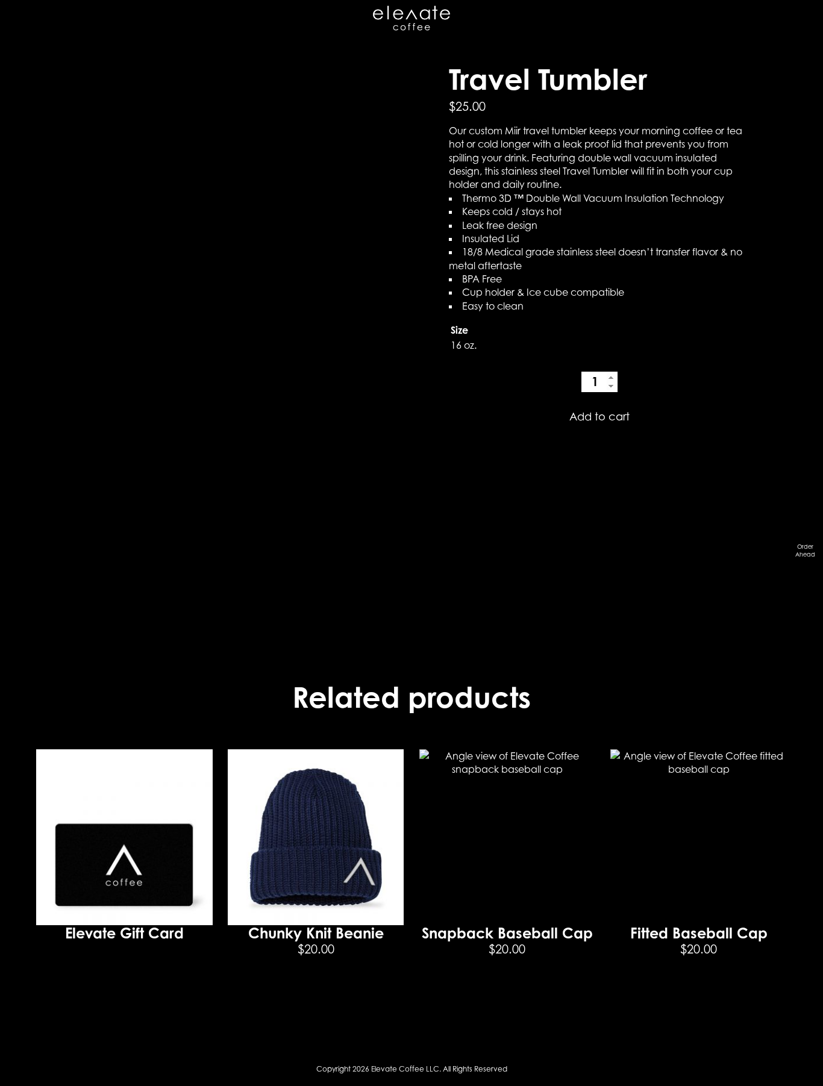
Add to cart (599, 416)
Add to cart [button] (316, 994)
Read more (124, 968)
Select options (699, 994)
